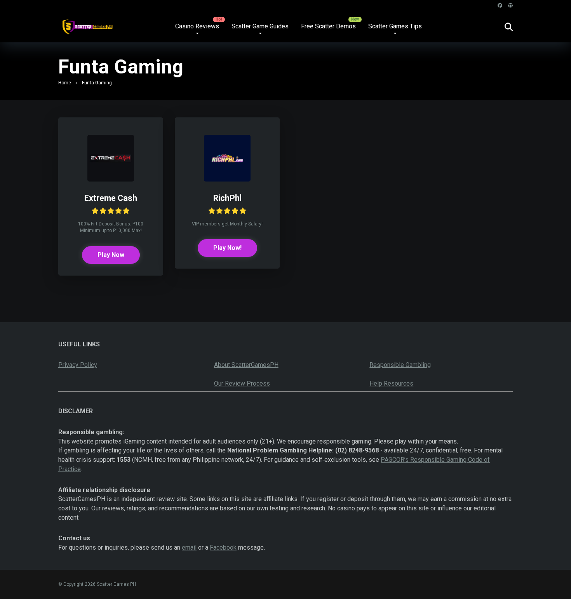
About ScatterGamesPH (246, 364)
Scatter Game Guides (260, 26)
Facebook (223, 547)
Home (64, 83)
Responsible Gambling (400, 364)
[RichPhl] (227, 179)
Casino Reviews (197, 26)
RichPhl (227, 198)
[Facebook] (500, 5)
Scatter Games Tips (395, 26)
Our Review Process (242, 383)
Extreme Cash (110, 198)
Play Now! (227, 247)
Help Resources (391, 383)
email (189, 547)
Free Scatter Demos (328, 26)
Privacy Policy (77, 364)
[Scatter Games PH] (87, 24)
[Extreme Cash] (110, 179)
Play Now (110, 254)
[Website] (510, 5)
